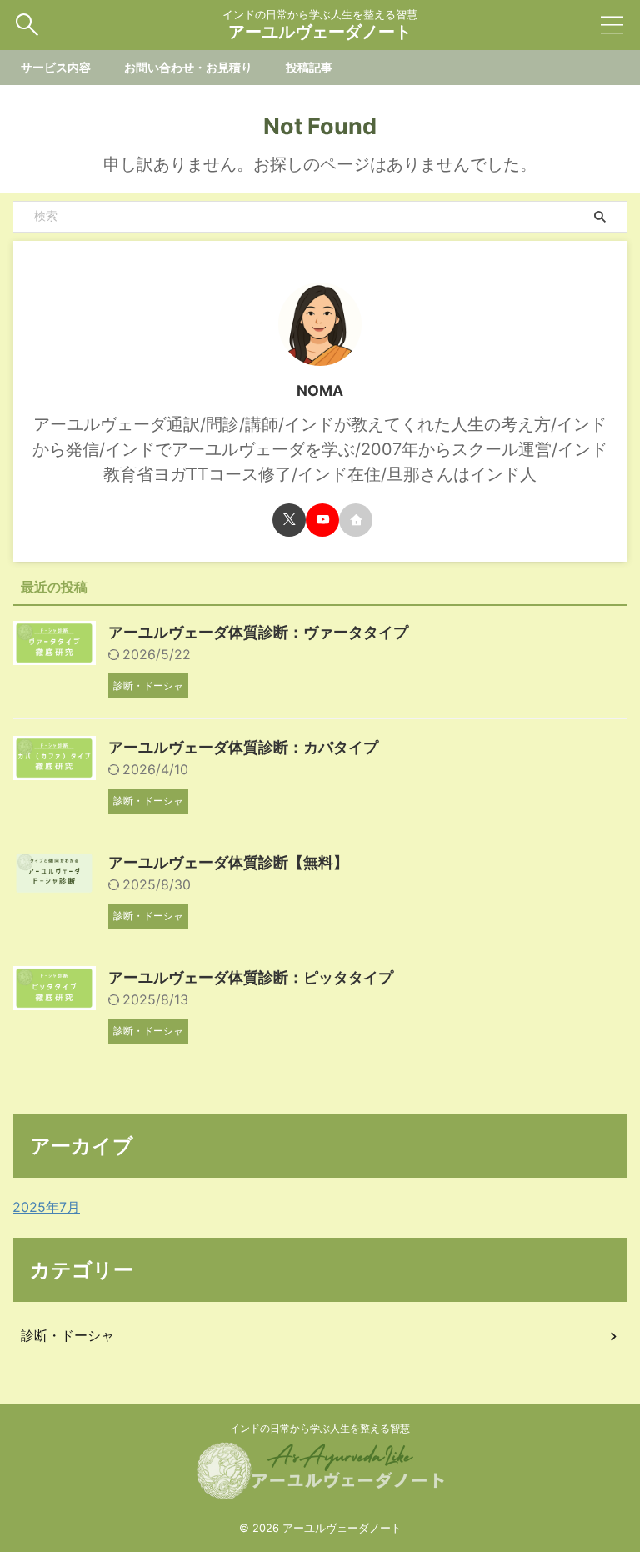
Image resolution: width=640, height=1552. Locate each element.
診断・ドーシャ (67, 1335)
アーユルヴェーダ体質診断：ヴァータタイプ (258, 632)
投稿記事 (309, 67)
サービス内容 (56, 67)
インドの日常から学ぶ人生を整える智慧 (320, 1428)
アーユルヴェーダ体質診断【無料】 (228, 862)
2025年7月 (46, 1207)
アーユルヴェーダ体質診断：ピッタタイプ (250, 977)
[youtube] (322, 520)
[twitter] (289, 520)
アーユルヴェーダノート (320, 32)
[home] (355, 520)
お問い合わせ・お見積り (188, 67)
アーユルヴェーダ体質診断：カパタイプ (243, 747)
